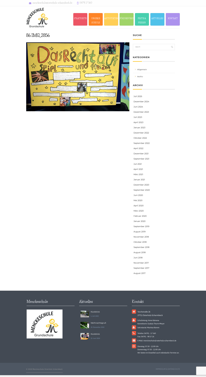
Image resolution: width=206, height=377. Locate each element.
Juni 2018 (138, 257)
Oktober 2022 (140, 138)
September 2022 (142, 143)
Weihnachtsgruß (98, 323)
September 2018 (141, 247)
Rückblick (95, 312)
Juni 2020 (138, 195)
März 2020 (139, 211)
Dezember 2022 (141, 132)
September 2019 (141, 226)
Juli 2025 (138, 96)
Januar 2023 (139, 127)
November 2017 (141, 263)
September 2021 (141, 158)
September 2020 (142, 190)
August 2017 (139, 273)
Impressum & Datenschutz (168, 369)
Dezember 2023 (141, 112)
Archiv (140, 76)
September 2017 (141, 268)
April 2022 (138, 148)
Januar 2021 (139, 179)
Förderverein (127, 18)
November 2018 (141, 237)
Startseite (80, 18)
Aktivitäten (111, 18)
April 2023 (138, 122)
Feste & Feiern (142, 20)
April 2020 (138, 205)
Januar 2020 (139, 221)
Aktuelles (157, 18)
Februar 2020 (140, 216)
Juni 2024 (138, 106)
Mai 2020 (138, 200)
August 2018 (140, 252)
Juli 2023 (138, 117)
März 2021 (138, 174)
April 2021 (138, 169)
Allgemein (142, 69)
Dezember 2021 (141, 153)
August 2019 (140, 231)
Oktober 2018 (140, 242)
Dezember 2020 (141, 185)
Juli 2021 (138, 164)
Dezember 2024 (141, 101)
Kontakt (173, 18)
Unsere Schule (95, 20)
